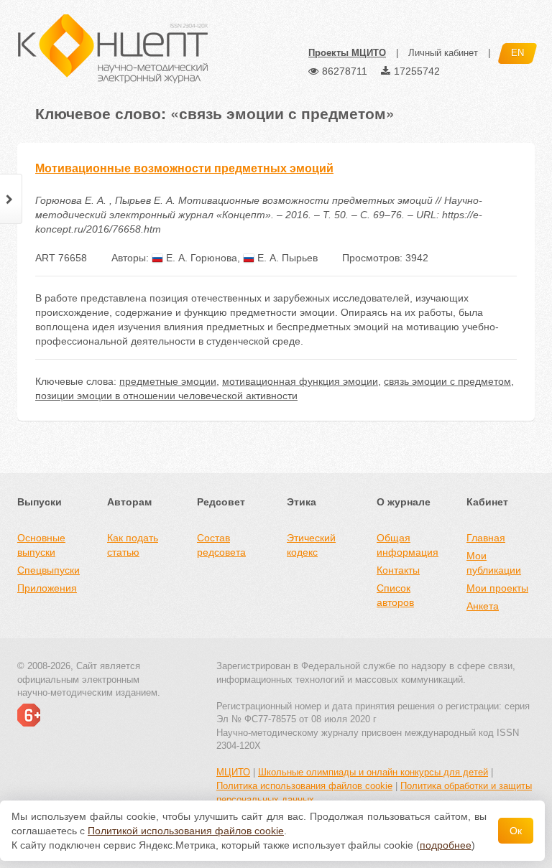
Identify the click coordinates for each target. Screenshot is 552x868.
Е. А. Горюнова (200, 257)
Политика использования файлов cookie (304, 785)
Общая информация (407, 545)
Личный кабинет (443, 52)
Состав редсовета (221, 545)
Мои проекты (497, 588)
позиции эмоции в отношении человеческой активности (166, 395)
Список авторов (395, 595)
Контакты (398, 570)
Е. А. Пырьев (286, 257)
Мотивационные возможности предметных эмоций (184, 168)
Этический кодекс (311, 545)
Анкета (482, 606)
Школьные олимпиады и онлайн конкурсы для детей (373, 772)
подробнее (446, 845)
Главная (485, 537)
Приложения (47, 588)
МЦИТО (233, 772)
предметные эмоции (167, 381)
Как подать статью (132, 545)
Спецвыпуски (48, 570)
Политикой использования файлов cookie (186, 830)
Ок (516, 830)
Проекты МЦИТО (347, 52)
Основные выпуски (41, 545)
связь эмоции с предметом (447, 381)
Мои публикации (493, 563)
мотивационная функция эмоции (300, 381)
